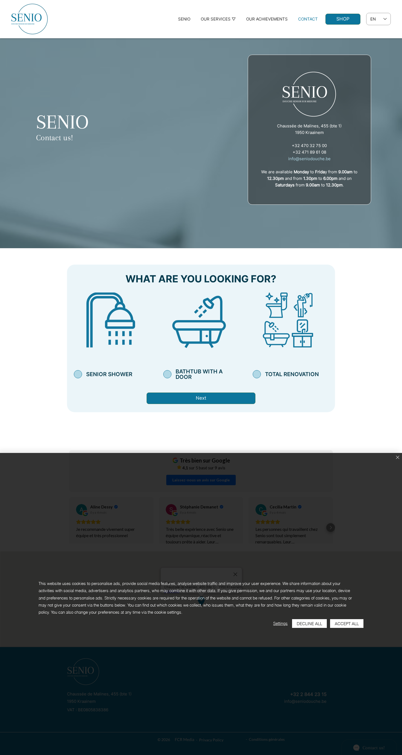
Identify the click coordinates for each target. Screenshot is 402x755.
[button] (218, 19)
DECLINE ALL (309, 623)
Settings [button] (280, 623)
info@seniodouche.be (309, 158)
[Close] (397, 457)
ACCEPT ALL (347, 623)
